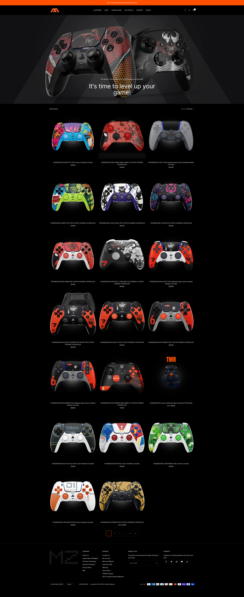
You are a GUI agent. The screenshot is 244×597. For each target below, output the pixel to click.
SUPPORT (139, 10)
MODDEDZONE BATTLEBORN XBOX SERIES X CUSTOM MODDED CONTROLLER (122, 404)
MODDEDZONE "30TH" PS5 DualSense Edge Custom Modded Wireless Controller (171, 164)
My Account (106, 558)
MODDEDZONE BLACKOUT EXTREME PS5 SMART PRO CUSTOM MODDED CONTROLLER (73, 343)
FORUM (148, 10)
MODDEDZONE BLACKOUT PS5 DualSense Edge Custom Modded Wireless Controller (171, 283)
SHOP (106, 10)
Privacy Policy (87, 567)
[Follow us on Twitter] (171, 561)
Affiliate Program (107, 573)
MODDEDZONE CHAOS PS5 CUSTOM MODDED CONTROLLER (171, 223)
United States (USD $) (57, 584)
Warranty (105, 567)
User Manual (106, 570)
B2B (84, 570)
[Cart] (193, 10)
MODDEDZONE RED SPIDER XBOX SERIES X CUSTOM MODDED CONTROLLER (122, 164)
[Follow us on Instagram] (176, 561)
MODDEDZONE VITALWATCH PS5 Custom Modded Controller (73, 522)
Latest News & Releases (90, 558)
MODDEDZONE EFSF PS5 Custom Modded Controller (122, 464)
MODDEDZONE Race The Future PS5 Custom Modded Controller (73, 464)
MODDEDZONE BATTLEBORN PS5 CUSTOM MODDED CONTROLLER (171, 342)
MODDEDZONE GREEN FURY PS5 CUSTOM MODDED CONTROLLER (73, 223)
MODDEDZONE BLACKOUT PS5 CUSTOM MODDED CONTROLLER (122, 342)
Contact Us (106, 555)
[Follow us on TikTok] (187, 561)
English (69, 584)
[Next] (135, 533)
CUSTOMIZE (97, 10)
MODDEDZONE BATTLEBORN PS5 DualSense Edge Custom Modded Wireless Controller (73, 404)
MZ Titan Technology (89, 561)
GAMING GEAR (116, 10)
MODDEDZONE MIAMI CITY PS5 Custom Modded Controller (73, 162)
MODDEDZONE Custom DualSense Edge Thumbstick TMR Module (171, 403)
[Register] (156, 563)
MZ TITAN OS (128, 10)
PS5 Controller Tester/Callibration (113, 576)
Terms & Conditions (89, 564)
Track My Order (107, 564)
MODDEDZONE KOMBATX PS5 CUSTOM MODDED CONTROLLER (122, 522)
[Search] (185, 10)
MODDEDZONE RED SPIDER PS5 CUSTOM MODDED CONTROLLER (73, 281)
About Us (86, 555)
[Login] (189, 10)
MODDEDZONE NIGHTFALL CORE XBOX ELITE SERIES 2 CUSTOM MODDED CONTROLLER (122, 283)
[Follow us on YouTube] (181, 561)
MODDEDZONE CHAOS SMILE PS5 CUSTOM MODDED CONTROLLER (122, 223)
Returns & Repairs (108, 561)
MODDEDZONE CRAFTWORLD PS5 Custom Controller (171, 464)
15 (130, 533)
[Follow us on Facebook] (166, 561)
